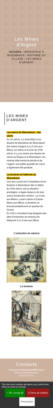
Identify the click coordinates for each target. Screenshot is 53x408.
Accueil (15, 52)
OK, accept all (15, 393)
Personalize (27, 401)
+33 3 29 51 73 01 (26, 376)
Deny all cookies (39, 393)
